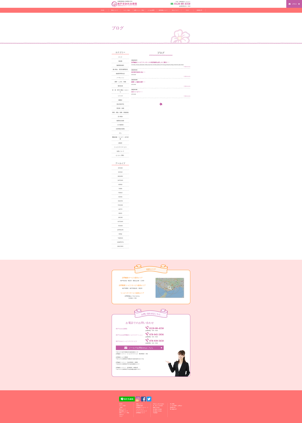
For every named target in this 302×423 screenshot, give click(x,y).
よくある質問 (151, 10)
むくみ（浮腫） (120, 155)
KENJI (120, 234)
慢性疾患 (120, 86)
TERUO (120, 193)
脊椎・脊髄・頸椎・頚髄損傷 (120, 112)
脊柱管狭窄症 (120, 104)
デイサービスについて (141, 411)
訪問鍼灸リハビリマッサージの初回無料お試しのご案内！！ (150, 62)
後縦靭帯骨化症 (120, 73)
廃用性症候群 (120, 120)
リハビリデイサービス (120, 147)
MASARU (120, 176)
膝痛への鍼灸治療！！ (138, 82)
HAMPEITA (120, 242)
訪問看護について (140, 412)
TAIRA (120, 188)
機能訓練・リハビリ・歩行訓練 (120, 138)
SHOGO (120, 172)
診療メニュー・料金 (139, 10)
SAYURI (120, 217)
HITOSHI (120, 221)
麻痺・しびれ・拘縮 (120, 82)
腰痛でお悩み (156, 407)
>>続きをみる (187, 66)
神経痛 (120, 61)
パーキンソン (120, 77)
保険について (139, 404)
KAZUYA (120, 201)
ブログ (187, 10)
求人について (175, 10)
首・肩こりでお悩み (158, 405)
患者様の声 (199, 10)
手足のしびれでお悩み (158, 404)
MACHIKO (120, 246)
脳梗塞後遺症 (120, 65)
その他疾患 (120, 125)
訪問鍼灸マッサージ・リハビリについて (142, 408)
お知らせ (121, 414)
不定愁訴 (155, 412)
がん (120, 133)
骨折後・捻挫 (120, 108)
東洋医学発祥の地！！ (138, 72)
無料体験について (163, 10)
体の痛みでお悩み (157, 411)
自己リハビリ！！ (137, 92)
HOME (102, 10)
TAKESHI (120, 238)
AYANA (120, 184)
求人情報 (172, 404)
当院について (120, 151)
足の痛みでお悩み (157, 409)
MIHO (120, 213)
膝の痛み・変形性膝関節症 (120, 69)
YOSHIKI (120, 205)
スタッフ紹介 (126, 10)
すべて (120, 57)
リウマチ (120, 96)
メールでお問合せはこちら (141, 347)
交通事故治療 (139, 405)
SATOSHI (120, 180)
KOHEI (120, 197)
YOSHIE (120, 226)
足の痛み (120, 116)
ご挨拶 (120, 407)
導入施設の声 (173, 409)
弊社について (114, 10)
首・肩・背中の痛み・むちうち (120, 91)
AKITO (120, 209)
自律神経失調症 (120, 129)
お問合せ (294, 4)
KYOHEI (120, 168)
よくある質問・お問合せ (176, 405)
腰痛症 (120, 100)
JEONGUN (120, 230)
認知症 (120, 143)
